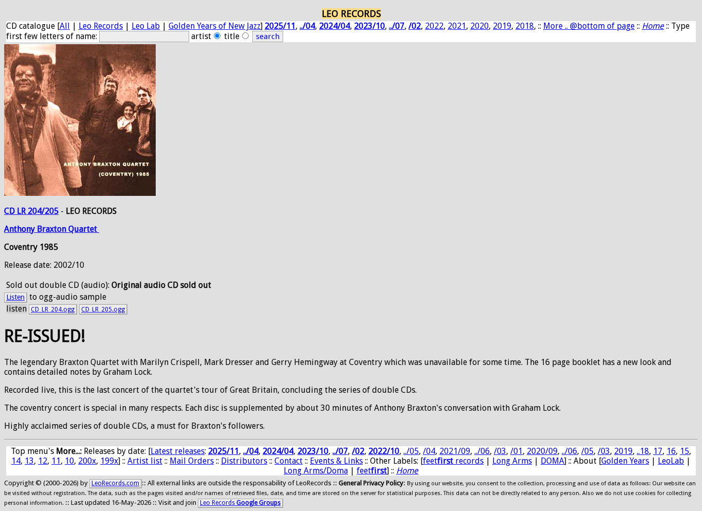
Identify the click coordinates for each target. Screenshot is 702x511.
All (65, 26)
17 (657, 451)
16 (671, 451)
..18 (643, 451)
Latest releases (178, 451)
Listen (15, 297)
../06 (482, 451)
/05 (587, 451)
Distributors (244, 461)
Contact (288, 461)
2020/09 (542, 451)
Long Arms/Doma (316, 471)
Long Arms (512, 461)
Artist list (144, 461)
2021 (457, 26)
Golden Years (625, 461)
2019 (502, 26)
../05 (411, 451)
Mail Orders (192, 461)
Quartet (83, 229)
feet (372, 471)
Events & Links (336, 461)
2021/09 (454, 451)
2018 (524, 26)
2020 (479, 26)
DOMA (552, 461)
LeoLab (671, 461)
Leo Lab (146, 26)
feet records (453, 461)
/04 (429, 451)
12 (42, 461)
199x (109, 461)
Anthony (20, 229)
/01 (516, 451)
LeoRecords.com (115, 483)
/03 (500, 451)
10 (69, 461)
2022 (434, 26)
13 (29, 461)
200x (87, 461)
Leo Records (101, 26)
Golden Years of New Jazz (215, 26)
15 (684, 451)
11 (56, 461)
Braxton (52, 229)
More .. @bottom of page (589, 26)
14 (16, 461)
